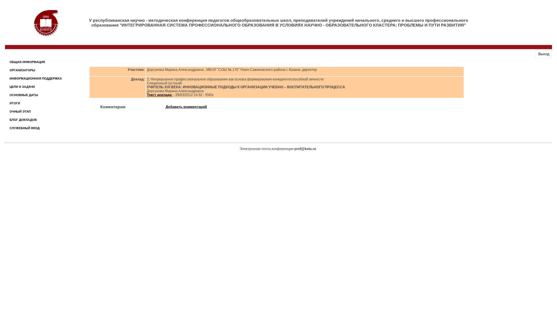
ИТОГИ (15, 103)
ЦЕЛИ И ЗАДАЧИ (22, 86)
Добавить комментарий (186, 107)
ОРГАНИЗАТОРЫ (22, 70)
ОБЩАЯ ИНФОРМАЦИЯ (27, 62)
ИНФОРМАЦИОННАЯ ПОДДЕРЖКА (36, 78)
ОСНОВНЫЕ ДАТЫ (24, 95)
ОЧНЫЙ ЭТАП (20, 111)
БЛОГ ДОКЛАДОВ (23, 120)
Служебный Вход (25, 128)
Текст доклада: (160, 95)
